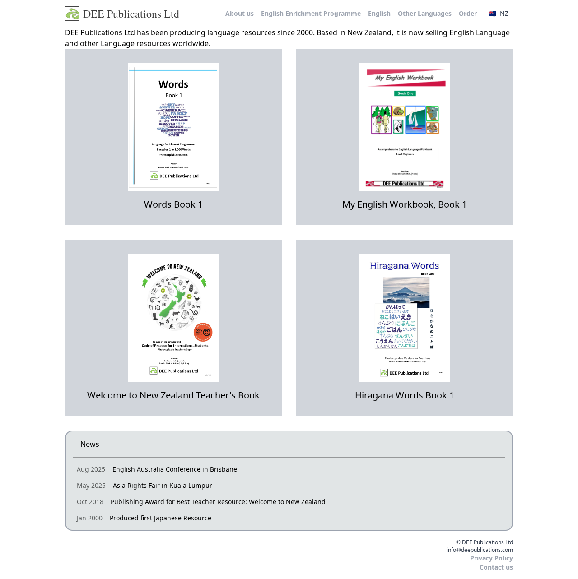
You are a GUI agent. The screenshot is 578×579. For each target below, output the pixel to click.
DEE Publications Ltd (131, 13)
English (379, 13)
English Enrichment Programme (311, 13)
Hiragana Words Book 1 (404, 395)
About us (239, 13)
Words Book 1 (173, 204)
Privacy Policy (491, 558)
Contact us (496, 567)
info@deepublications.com (480, 550)
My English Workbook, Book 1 (404, 204)
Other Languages (425, 13)
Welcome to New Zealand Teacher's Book (173, 395)
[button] (498, 13)
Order (468, 13)
